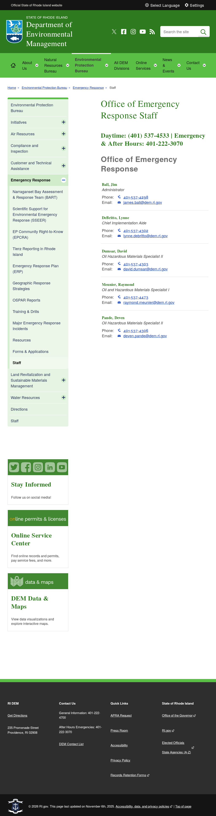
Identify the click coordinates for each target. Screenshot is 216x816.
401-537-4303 (135, 263)
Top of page (183, 806)
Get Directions (17, 715)
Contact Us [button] (197, 65)
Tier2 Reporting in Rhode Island (34, 251)
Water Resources (25, 397)
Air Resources (23, 133)
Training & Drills (26, 311)
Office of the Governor (177, 715)
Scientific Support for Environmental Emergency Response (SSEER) (35, 214)
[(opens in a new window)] (114, 31)
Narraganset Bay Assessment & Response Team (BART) (38, 194)
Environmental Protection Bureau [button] (93, 65)
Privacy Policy (120, 760)
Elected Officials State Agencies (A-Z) (176, 747)
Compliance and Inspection (24, 148)
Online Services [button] (147, 65)
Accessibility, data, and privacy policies (142, 806)
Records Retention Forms (128, 775)
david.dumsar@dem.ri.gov (145, 269)
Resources (22, 340)
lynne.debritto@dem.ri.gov (145, 235)
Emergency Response (88, 87)
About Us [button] (31, 65)
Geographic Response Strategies (31, 285)
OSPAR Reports (26, 300)
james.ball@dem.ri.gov (142, 202)
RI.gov (166, 730)
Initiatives (19, 122)
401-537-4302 (135, 230)
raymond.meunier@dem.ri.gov (148, 302)
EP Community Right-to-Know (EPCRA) (38, 234)
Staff (17, 362)
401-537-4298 (135, 197)
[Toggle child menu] (63, 122)
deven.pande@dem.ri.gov (145, 335)
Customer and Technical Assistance (31, 165)
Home (12, 87)
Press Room (119, 730)
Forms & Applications (31, 351)
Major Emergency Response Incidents (37, 325)
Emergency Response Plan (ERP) (36, 268)
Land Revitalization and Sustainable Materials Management (30, 380)
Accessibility (119, 745)
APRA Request (121, 715)
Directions (19, 409)
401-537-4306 (135, 330)
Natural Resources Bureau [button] (58, 65)
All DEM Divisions (121, 65)
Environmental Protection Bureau (44, 87)
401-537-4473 (135, 297)
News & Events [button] (173, 65)
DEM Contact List (71, 744)
